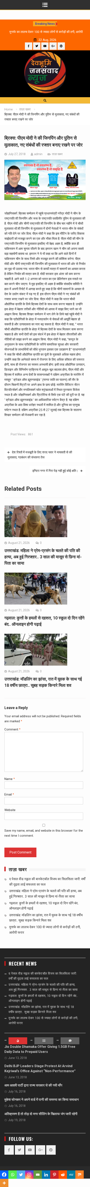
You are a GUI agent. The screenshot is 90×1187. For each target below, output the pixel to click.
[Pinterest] (61, 46)
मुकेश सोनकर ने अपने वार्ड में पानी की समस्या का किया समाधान (41, 1100)
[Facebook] (28, 46)
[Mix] (79, 1174)
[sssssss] (44, 199)
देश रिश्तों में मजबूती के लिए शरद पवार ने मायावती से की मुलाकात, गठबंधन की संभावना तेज (40, 454)
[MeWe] (71, 1174)
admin (38, 154)
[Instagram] (29, 1174)
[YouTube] (45, 46)
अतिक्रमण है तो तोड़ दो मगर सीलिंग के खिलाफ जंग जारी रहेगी (40, 1114)
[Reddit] (63, 1174)
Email (9, 794)
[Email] (37, 1174)
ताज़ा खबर (57, 154)
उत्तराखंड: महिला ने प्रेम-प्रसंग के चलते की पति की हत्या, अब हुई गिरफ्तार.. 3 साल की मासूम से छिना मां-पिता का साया (43, 557)
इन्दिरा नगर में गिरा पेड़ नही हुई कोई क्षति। (55, 471)
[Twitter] (36, 46)
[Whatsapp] (12, 1174)
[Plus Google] (53, 46)
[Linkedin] (46, 1174)
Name (9, 779)
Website (9, 810)
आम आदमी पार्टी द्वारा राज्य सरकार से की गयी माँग (33, 1085)
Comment (12, 729)
